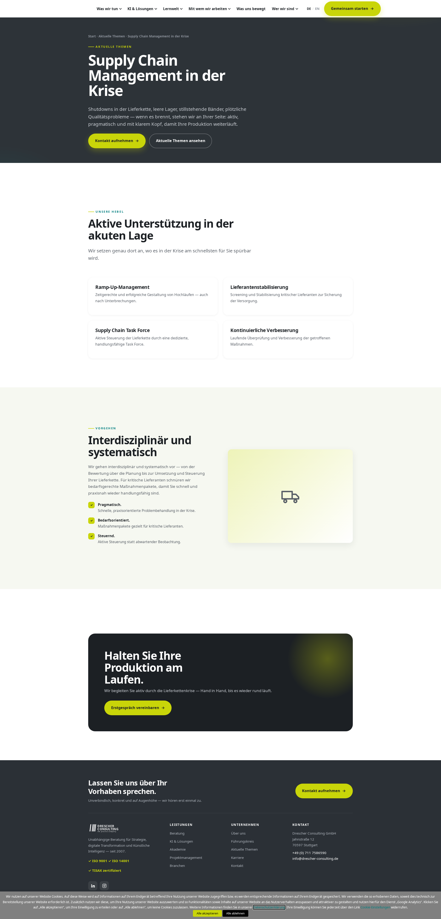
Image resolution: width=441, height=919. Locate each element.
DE (309, 8)
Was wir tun (107, 8)
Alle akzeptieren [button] (207, 913)
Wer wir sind (283, 8)
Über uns (238, 833)
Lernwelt (171, 8)
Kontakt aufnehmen (117, 140)
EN (317, 8)
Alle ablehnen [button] (235, 913)
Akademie (178, 849)
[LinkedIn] (92, 885)
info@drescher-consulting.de (315, 858)
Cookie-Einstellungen (375, 907)
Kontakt (237, 865)
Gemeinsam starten (352, 8)
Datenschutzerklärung (269, 907)
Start (92, 36)
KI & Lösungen (140, 8)
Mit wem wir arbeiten (208, 8)
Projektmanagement (186, 857)
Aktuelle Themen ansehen (180, 140)
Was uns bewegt (251, 8)
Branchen (177, 865)
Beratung (177, 833)
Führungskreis (242, 841)
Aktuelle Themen (244, 849)
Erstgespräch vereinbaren (138, 707)
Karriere (237, 857)
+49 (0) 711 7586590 (309, 852)
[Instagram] (104, 885)
